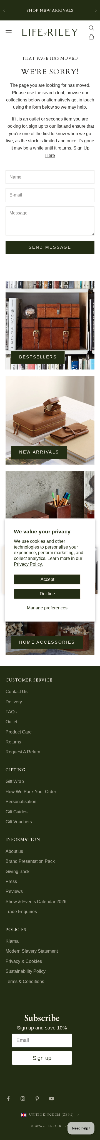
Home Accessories (47, 642)
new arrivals (39, 452)
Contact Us (17, 691)
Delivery (14, 701)
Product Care (19, 732)
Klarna (12, 941)
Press (11, 881)
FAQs (11, 711)
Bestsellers (38, 357)
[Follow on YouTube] (51, 1098)
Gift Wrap (15, 781)
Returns (13, 742)
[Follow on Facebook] (8, 1098)
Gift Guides (17, 811)
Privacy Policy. (28, 564)
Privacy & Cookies (24, 961)
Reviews (14, 891)
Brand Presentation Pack (30, 861)
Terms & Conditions (25, 981)
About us (14, 851)
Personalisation (21, 801)
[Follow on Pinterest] (37, 1098)
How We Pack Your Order (31, 791)
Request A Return (23, 751)
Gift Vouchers (19, 821)
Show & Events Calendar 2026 (36, 901)
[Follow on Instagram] (23, 1098)
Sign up (42, 1058)
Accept (47, 579)
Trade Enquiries (21, 911)
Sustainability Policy (26, 971)
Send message (50, 247)
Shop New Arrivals (50, 10)
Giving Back (17, 871)
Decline (47, 593)
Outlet (11, 721)
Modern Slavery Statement (32, 951)
